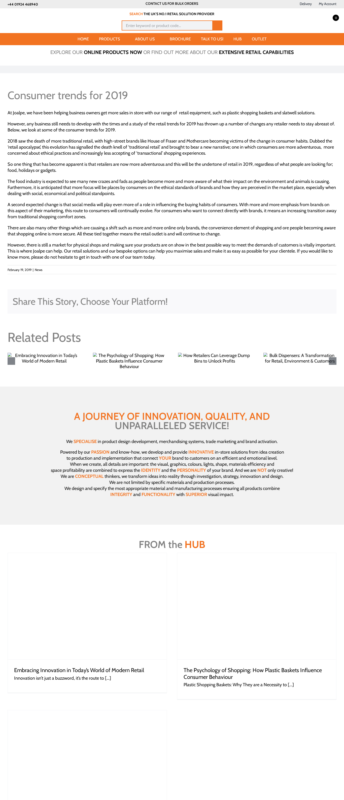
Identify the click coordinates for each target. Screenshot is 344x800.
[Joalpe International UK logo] (33, 13)
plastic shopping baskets (250, 113)
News (38, 270)
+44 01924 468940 (23, 4)
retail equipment (195, 113)
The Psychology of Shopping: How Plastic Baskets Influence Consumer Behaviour (253, 673)
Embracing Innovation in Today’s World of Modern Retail (79, 670)
